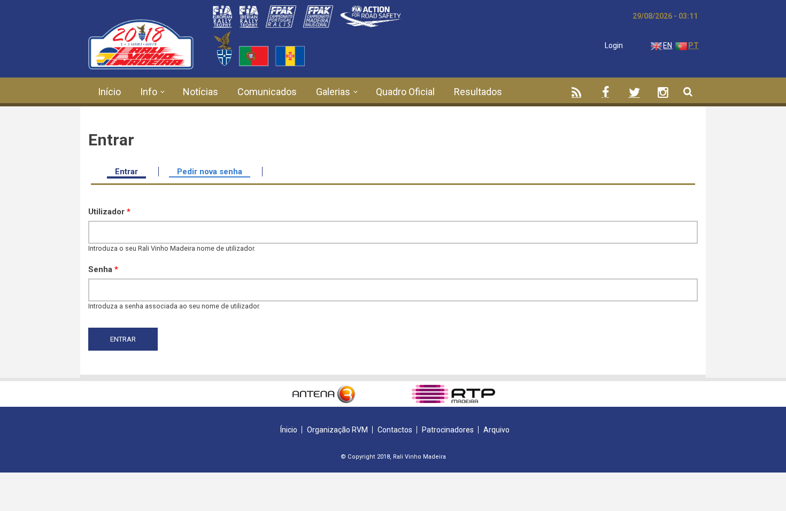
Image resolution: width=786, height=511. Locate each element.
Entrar (130, 171)
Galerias (333, 91)
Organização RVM (337, 429)
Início (109, 91)
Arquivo (496, 429)
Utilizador (109, 211)
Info (148, 91)
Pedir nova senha (209, 171)
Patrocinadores (448, 429)
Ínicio (288, 429)
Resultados (478, 91)
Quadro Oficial (405, 91)
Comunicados (267, 91)
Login (614, 45)
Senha (103, 269)
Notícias (200, 91)
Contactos (394, 429)
